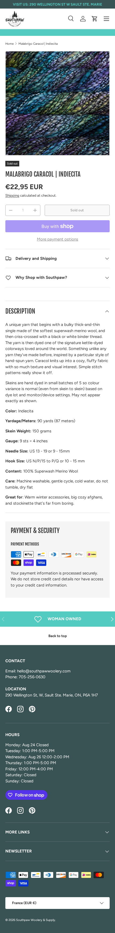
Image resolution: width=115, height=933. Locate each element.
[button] (95, 19)
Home (9, 43)
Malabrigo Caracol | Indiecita (38, 43)
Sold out (77, 210)
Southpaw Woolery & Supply (35, 920)
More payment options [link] (57, 239)
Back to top (57, 636)
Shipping (12, 195)
